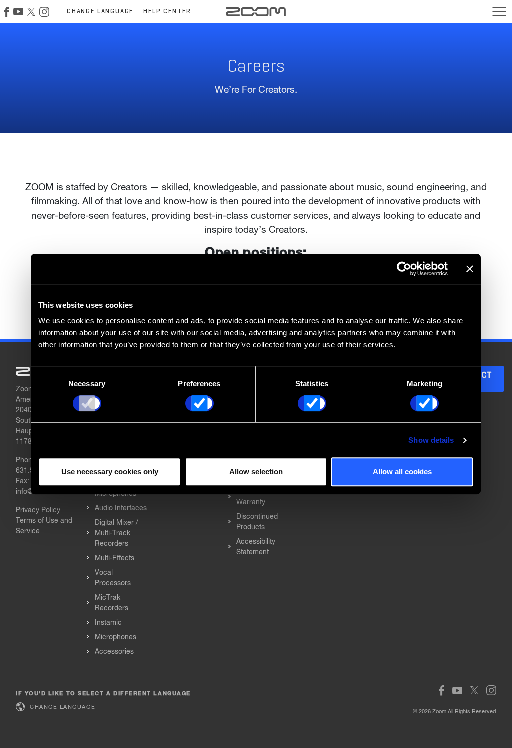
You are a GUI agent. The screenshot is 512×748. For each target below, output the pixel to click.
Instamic (108, 622)
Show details (431, 440)
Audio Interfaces (121, 508)
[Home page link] (256, 12)
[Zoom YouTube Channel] (19, 12)
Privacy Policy (38, 510)
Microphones (115, 637)
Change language (100, 11)
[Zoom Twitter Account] (32, 12)
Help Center (167, 11)
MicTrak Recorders (111, 603)
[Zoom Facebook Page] (7, 12)
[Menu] (499, 11)
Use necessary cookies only (110, 471)
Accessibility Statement (256, 547)
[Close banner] (470, 268)
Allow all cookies (402, 471)
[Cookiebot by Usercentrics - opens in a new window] (404, 268)
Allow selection (256, 471)
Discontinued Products (257, 522)
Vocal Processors (113, 578)
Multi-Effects (114, 558)
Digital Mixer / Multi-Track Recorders (116, 533)
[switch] (200, 403)
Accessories (114, 651)
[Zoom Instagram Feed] (45, 12)
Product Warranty (251, 497)
